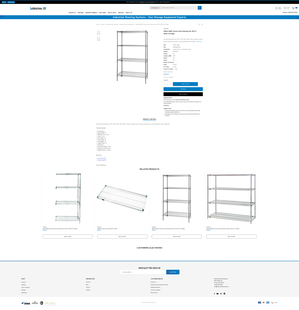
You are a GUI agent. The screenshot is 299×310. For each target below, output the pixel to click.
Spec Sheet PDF (101, 158)
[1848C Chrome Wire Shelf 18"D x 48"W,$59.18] (122, 198)
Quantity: (166, 80)
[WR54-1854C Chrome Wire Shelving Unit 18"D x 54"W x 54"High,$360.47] (176, 198)
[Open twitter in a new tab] (221, 293)
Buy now (183, 89)
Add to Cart (185, 84)
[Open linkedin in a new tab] (225, 293)
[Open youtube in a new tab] (218, 293)
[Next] (202, 24)
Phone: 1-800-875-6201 (290, 12)
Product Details (149, 119)
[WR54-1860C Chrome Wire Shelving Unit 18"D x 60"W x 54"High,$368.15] (231, 198)
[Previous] (199, 24)
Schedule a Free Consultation (146, 2)
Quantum (166, 28)
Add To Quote (183, 94)
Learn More (166, 105)
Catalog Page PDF (101, 160)
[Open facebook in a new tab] (214, 293)
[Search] (200, 8)
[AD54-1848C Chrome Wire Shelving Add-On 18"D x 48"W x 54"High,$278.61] (67, 198)
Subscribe (173, 272)
